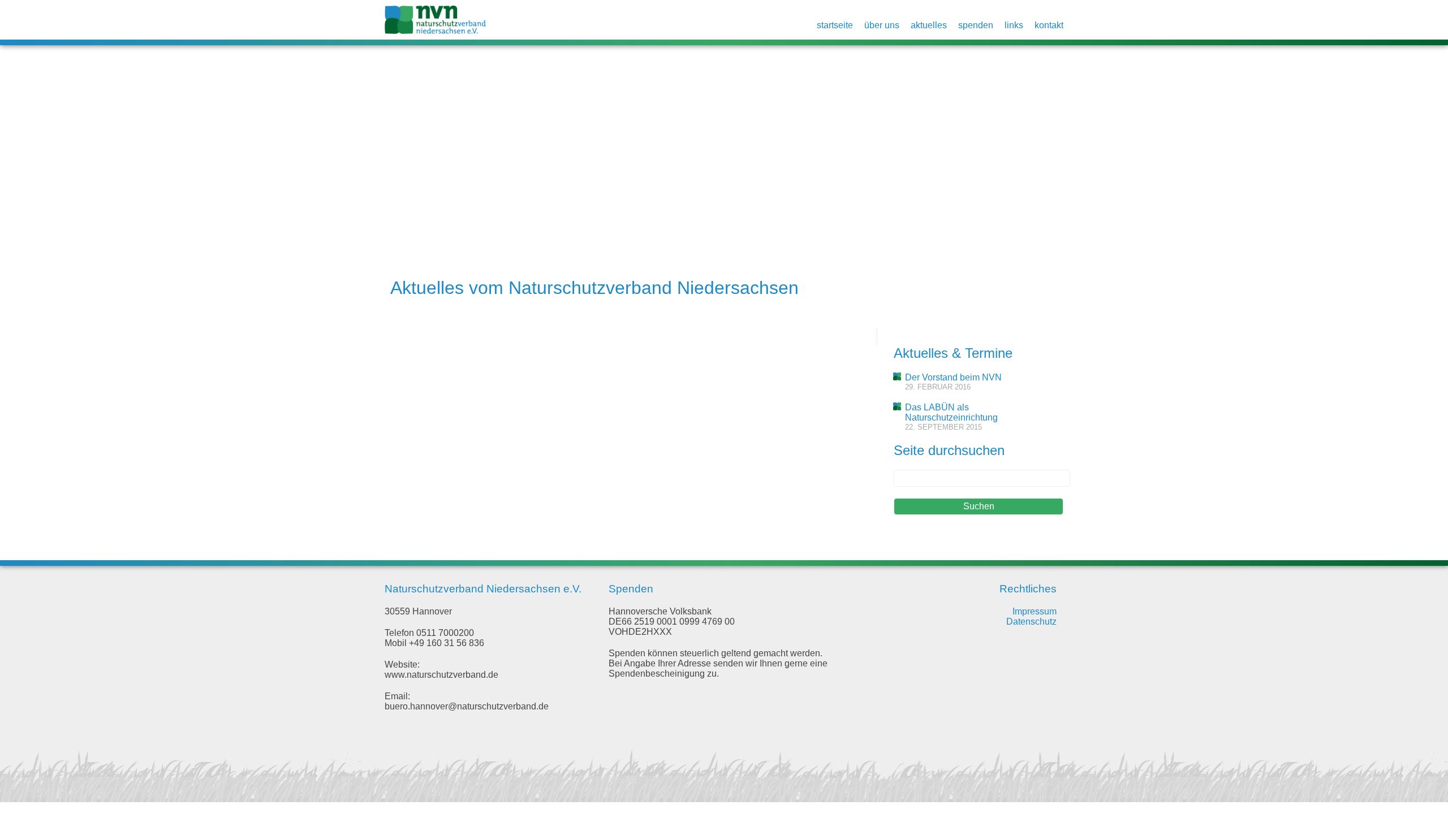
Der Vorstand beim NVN (953, 377)
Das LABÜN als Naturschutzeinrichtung (951, 412)
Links (1014, 25)
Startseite (835, 25)
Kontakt (1049, 25)
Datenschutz (1031, 621)
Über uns (881, 25)
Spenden (975, 25)
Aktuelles (929, 25)
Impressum (1034, 611)
